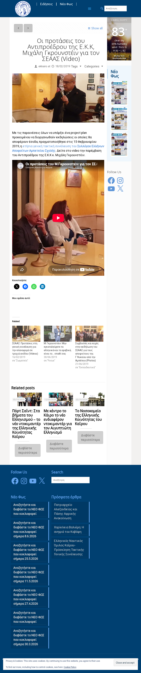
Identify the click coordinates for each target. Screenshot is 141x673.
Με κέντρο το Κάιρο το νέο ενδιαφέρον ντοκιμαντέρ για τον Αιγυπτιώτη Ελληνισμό (58, 421)
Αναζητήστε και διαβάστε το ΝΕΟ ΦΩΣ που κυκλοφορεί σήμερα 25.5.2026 (28, 551)
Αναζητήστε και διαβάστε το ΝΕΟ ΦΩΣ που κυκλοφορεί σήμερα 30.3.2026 (28, 637)
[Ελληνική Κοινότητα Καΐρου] (22, 8)
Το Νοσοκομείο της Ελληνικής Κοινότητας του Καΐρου (88, 417)
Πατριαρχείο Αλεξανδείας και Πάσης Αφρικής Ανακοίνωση (65, 511)
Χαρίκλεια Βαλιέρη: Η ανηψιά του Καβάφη (69, 529)
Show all (97, 28)
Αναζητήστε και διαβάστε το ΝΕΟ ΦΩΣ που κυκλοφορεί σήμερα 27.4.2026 (28, 596)
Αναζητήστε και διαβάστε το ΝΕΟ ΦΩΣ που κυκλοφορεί (28, 617)
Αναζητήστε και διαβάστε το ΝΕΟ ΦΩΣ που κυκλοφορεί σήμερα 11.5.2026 (28, 574)
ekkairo (43, 66)
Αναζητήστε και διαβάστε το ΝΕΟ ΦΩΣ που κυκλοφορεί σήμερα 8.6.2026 (28, 529)
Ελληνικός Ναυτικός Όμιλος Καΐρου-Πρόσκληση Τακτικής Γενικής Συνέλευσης (69, 547)
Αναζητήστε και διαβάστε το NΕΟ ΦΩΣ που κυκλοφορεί (28, 509)
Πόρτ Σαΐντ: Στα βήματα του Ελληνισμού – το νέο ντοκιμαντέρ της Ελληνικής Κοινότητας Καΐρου (26, 423)
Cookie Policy (70, 667)
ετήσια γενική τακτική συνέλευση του (50, 146)
